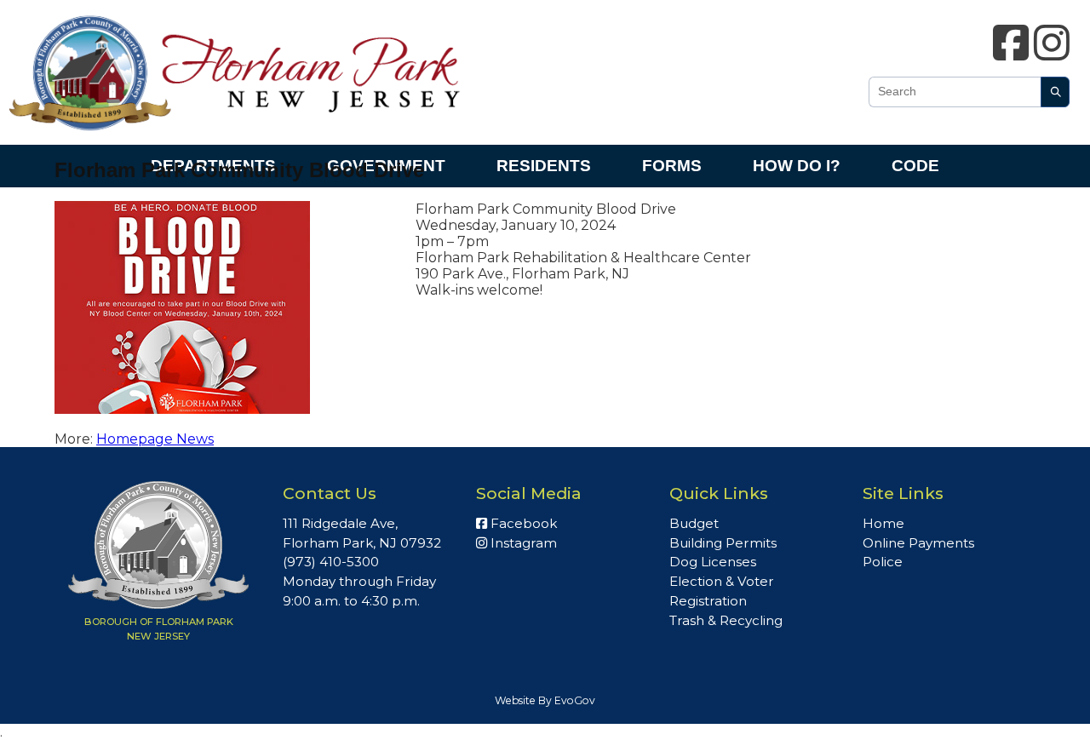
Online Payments (918, 543)
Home (883, 523)
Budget (694, 523)
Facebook (522, 523)
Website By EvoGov (545, 700)
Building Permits (723, 543)
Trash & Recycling (726, 620)
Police (883, 562)
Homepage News (155, 439)
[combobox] (955, 92)
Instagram (522, 543)
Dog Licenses (712, 562)
